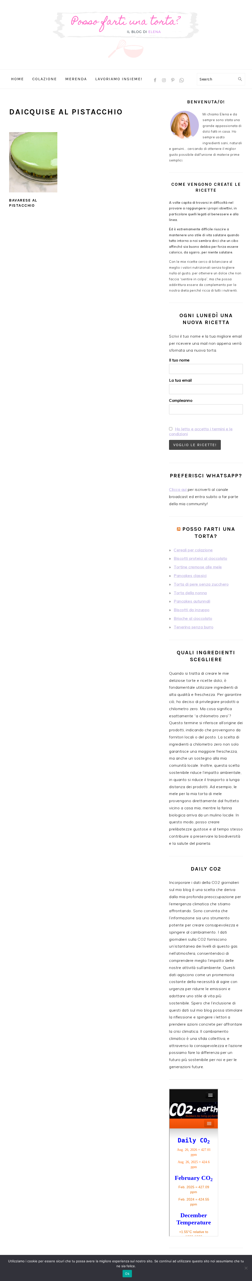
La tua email (180, 380)
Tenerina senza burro (193, 627)
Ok (127, 1274)
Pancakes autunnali (192, 601)
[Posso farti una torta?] (126, 65)
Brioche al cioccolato (193, 618)
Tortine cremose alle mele (198, 566)
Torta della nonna (190, 592)
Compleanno (180, 400)
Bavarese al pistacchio (23, 203)
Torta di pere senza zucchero (201, 584)
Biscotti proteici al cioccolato (200, 558)
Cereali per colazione (193, 549)
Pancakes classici (190, 575)
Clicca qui (178, 489)
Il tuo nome (179, 360)
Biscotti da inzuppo (192, 609)
